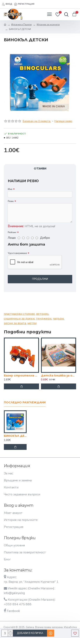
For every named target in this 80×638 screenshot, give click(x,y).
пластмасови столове (19, 314)
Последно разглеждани (25, 402)
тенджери (43, 318)
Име (10, 189)
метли (32, 323)
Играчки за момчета (48, 24)
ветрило (42, 314)
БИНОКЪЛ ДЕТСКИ (15, 436)
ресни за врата (15, 323)
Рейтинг (12, 232)
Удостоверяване (17, 253)
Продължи (40, 279)
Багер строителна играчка (21, 375)
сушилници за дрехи (19, 318)
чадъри (58, 318)
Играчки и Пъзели (21, 24)
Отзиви (40, 168)
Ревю (11, 201)
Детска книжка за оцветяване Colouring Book (58, 375)
